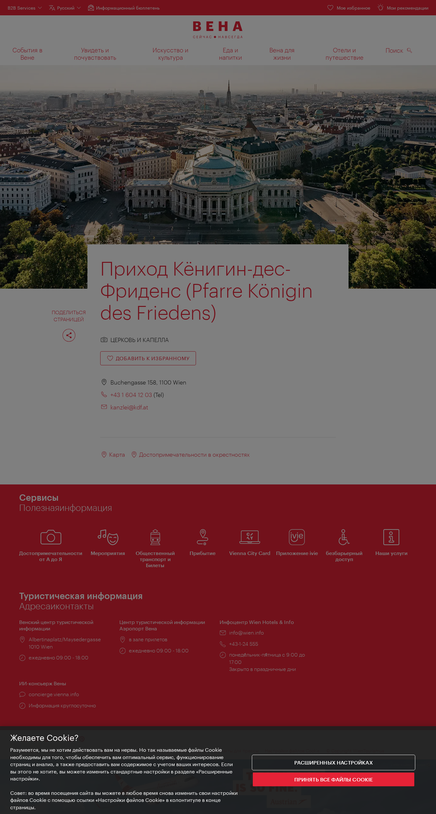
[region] (218, 770)
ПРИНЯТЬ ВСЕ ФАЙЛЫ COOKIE (333, 779)
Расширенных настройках (333, 762)
